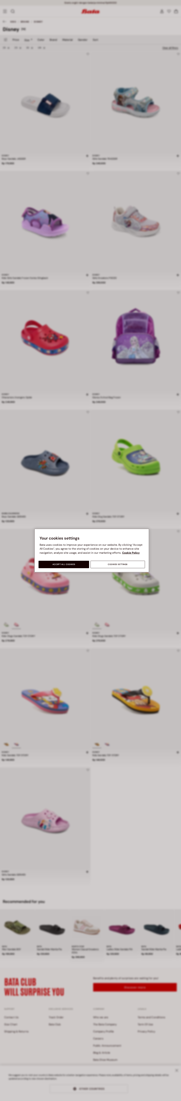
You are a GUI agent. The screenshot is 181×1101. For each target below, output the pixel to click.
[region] (91, 550)
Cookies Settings (118, 564)
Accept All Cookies (63, 564)
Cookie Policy (131, 553)
